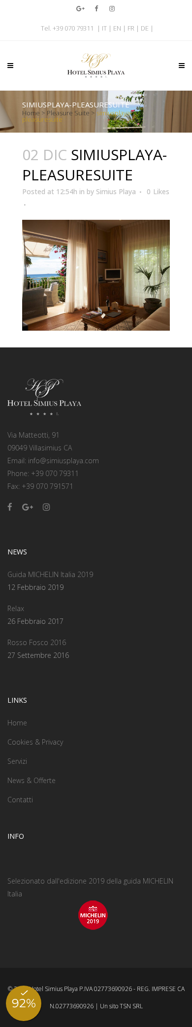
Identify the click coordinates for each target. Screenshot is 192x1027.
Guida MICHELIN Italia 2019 (50, 574)
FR (131, 28)
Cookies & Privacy (35, 742)
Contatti (20, 799)
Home (31, 112)
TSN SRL (131, 1006)
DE (145, 28)
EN (117, 28)
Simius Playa (116, 191)
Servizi (17, 761)
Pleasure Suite (68, 112)
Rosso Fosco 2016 (36, 642)
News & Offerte (31, 780)
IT (104, 28)
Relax (15, 608)
